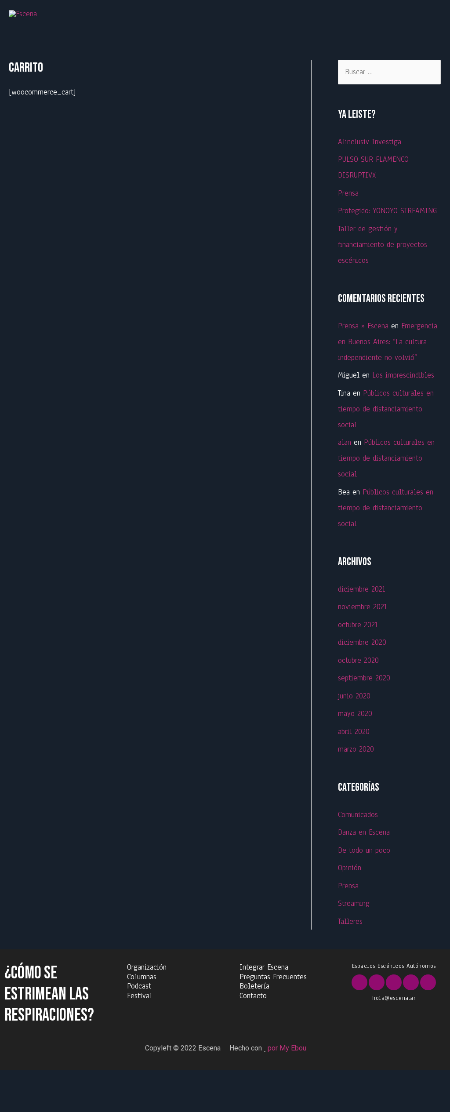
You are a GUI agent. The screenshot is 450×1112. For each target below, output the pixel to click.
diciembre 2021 (361, 589)
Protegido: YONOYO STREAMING (387, 211)
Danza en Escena (364, 832)
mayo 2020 (355, 714)
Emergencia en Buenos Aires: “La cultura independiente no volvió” (387, 342)
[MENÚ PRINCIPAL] (429, 14)
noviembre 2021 (362, 607)
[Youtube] (394, 982)
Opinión (349, 868)
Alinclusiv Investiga (369, 142)
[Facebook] (359, 982)
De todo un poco (364, 850)
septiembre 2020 (364, 678)
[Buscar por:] (389, 72)
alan (344, 442)
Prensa (348, 193)
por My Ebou (287, 1048)
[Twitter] (377, 982)
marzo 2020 (356, 749)
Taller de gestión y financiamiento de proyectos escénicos (382, 244)
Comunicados (358, 815)
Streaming (354, 903)
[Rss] (428, 982)
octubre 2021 (357, 625)
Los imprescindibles (403, 375)
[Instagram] (411, 982)
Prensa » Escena (363, 326)
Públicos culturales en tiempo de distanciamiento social (386, 409)
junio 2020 (354, 696)
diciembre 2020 (362, 642)
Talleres (350, 921)
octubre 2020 (358, 660)
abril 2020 (354, 732)
